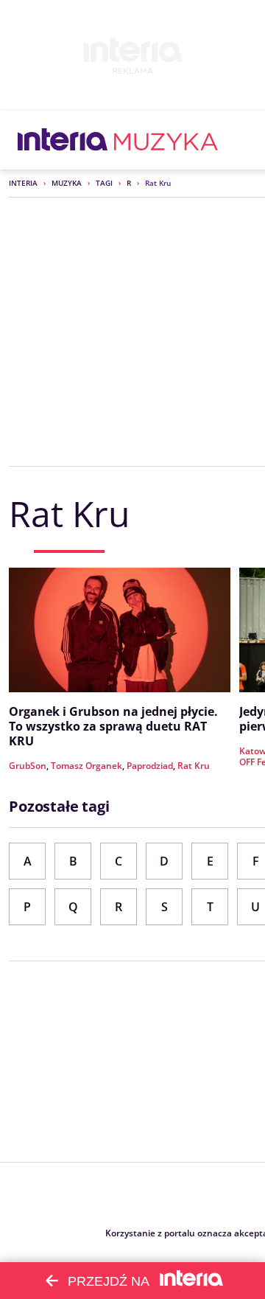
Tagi (104, 183)
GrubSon (27, 765)
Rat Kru (193, 765)
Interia (23, 183)
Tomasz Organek (86, 765)
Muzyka (67, 183)
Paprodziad (150, 765)
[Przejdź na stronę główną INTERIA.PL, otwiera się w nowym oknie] (63, 140)
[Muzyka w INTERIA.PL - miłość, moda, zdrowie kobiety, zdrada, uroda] (166, 140)
